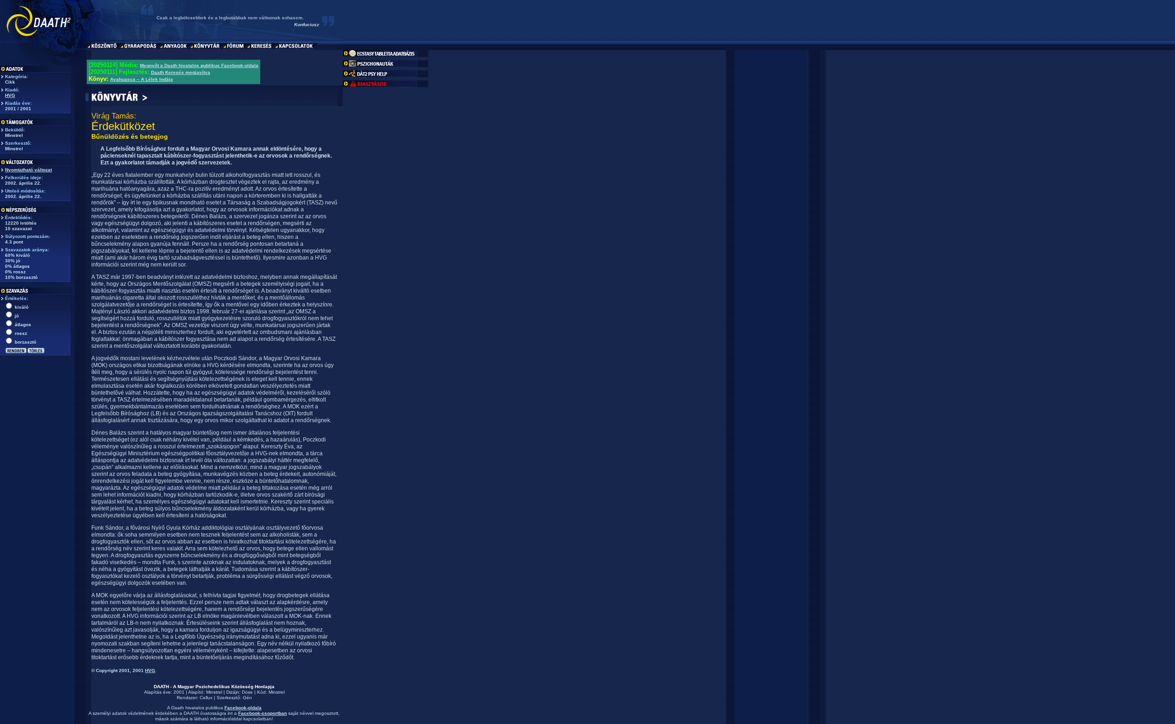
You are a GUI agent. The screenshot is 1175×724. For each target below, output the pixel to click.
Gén (247, 697)
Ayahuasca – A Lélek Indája (141, 79)
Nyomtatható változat (28, 169)
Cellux (206, 697)
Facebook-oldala (243, 707)
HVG (10, 95)
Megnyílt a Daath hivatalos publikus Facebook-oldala (199, 65)
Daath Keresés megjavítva (180, 72)
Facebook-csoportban (262, 713)
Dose (247, 692)
